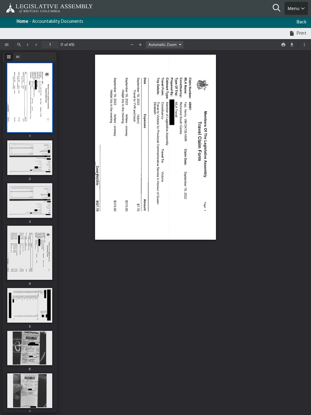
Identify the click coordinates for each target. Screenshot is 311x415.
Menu (294, 8)
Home (22, 21)
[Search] (279, 8)
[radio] (9, 57)
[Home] (24, 8)
